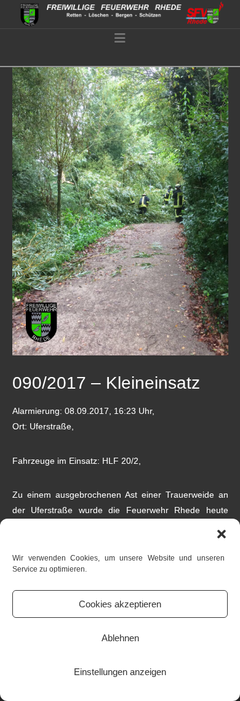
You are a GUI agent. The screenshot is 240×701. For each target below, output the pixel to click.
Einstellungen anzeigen (120, 672)
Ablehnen (120, 638)
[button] (221, 534)
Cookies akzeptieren (120, 604)
